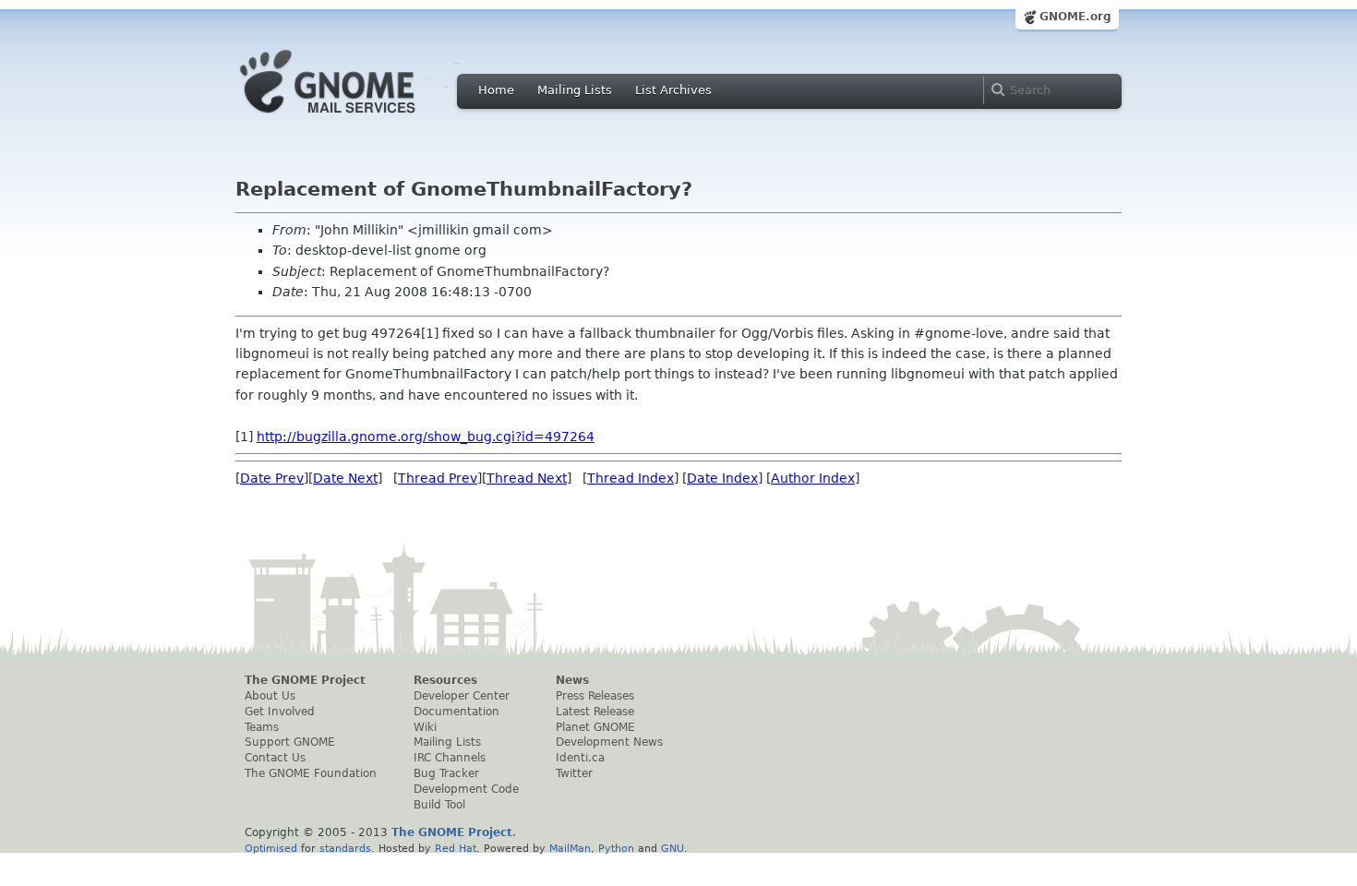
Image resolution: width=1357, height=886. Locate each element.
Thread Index (630, 478)
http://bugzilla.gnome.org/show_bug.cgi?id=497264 (425, 436)
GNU (672, 848)
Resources (445, 680)
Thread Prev (437, 478)
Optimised (271, 848)
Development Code (466, 789)
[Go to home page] (355, 118)
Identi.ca (580, 757)
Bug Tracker (446, 773)
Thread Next (526, 478)
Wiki (425, 727)
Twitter (574, 773)
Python (616, 848)
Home (496, 90)
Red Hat (455, 848)
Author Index (813, 478)
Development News (609, 742)
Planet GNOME (595, 727)
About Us (270, 695)
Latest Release (595, 711)
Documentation (456, 711)
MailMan (570, 848)
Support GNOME (290, 742)
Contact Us (275, 757)
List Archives (673, 90)
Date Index (722, 478)
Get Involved (280, 711)
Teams (262, 727)
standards (345, 848)
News (572, 680)
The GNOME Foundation (311, 773)
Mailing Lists (574, 90)
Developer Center (462, 695)
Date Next (345, 478)
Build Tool (439, 804)
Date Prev (272, 478)
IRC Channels (450, 757)
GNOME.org (1075, 16)
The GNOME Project (305, 680)
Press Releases (595, 695)
